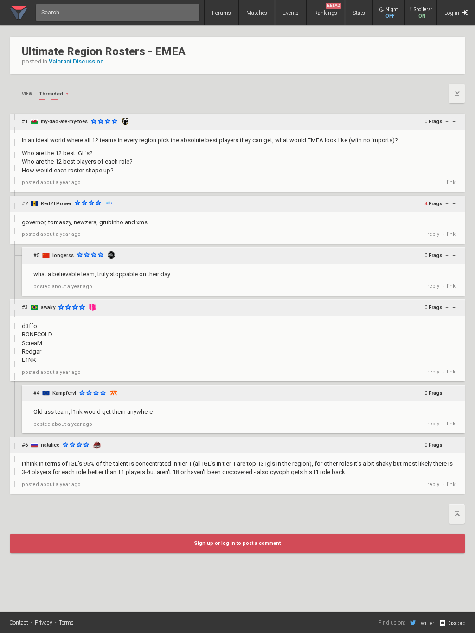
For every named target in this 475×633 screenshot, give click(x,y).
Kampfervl (64, 393)
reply (433, 234)
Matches (256, 13)
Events (290, 13)
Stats (359, 13)
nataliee (50, 445)
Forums (221, 13)
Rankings (327, 9)
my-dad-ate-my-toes (64, 122)
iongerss (63, 256)
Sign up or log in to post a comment (237, 543)
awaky (48, 307)
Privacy (43, 623)
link (451, 182)
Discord (456, 623)
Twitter (425, 623)
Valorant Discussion (76, 61)
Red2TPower (56, 204)
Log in (452, 13)
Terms (66, 623)
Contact (18, 623)
